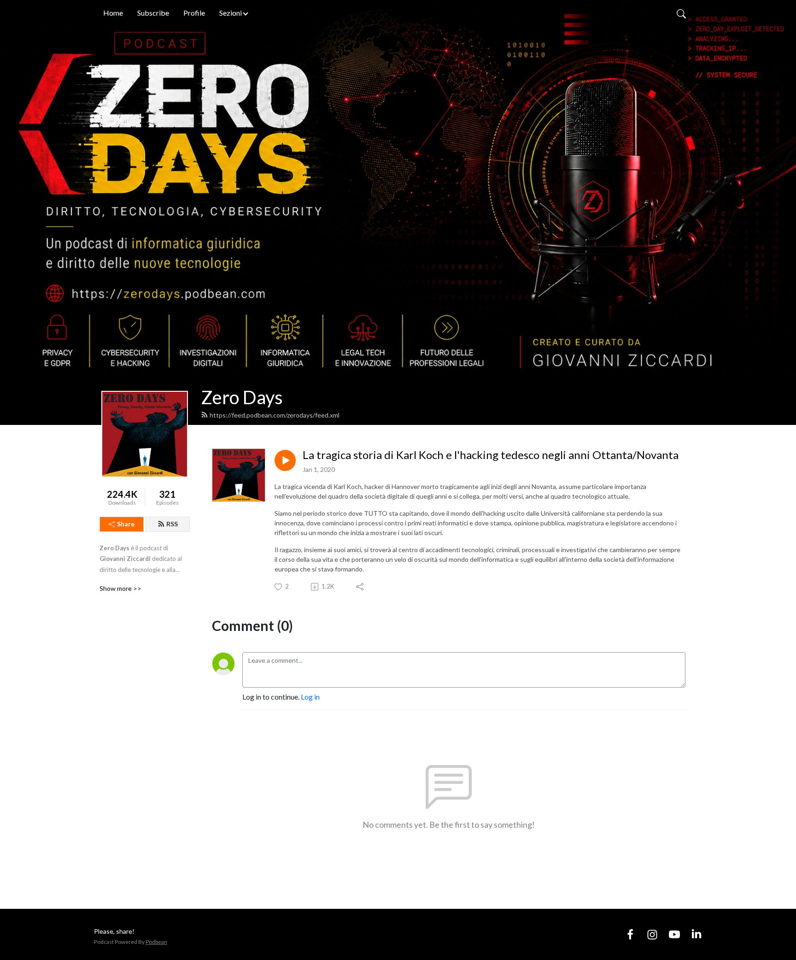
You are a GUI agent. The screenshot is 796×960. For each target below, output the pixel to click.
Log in (310, 696)
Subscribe (153, 12)
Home (113, 12)
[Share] (360, 586)
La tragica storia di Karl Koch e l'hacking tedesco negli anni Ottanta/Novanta (491, 454)
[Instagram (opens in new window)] (652, 934)
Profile (194, 12)
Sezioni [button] (230, 12)
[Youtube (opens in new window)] (674, 934)
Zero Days (242, 397)
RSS (172, 524)
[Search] (681, 13)
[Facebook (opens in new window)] (630, 934)
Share (126, 524)
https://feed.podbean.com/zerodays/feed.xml (274, 415)
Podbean (156, 941)
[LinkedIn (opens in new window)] (696, 934)
